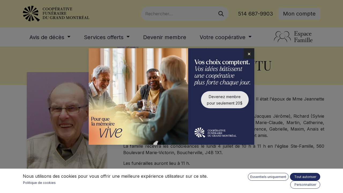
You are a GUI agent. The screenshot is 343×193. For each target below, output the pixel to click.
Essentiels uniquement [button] (268, 177)
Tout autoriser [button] (305, 177)
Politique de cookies (39, 183)
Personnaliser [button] (305, 185)
